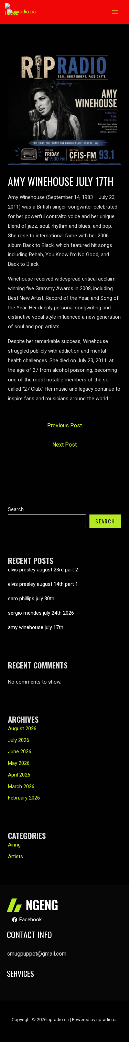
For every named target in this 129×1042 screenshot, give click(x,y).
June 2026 (19, 751)
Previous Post (64, 425)
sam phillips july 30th (31, 598)
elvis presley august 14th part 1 (43, 584)
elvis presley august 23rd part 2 (43, 570)
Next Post (64, 444)
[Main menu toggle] (115, 12)
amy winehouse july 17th (35, 627)
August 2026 (22, 728)
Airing (14, 845)
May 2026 (19, 763)
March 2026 (21, 786)
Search (16, 509)
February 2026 (24, 798)
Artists (15, 856)
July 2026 (18, 740)
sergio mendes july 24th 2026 (41, 613)
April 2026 (19, 775)
